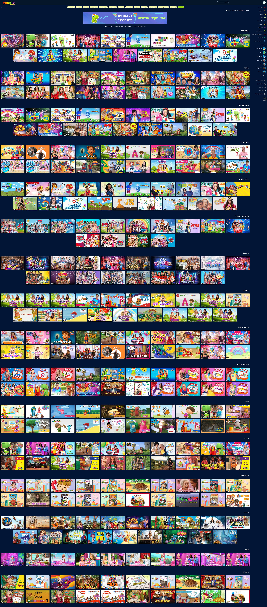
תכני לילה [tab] (86, 7)
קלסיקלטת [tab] (137, 7)
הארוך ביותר (228, 10)
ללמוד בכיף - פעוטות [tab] (163, 7)
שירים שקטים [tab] (71, 7)
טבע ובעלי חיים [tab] (94, 7)
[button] (258, 7)
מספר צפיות (235, 10)
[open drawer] (264, 2)
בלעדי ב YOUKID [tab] (103, 7)
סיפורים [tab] (79, 7)
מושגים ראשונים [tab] (152, 7)
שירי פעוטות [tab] (121, 7)
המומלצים (241, 10)
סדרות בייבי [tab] (144, 7)
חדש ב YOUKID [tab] (112, 7)
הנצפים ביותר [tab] (129, 7)
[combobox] (222, 2)
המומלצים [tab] (180, 7)
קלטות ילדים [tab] (173, 7)
